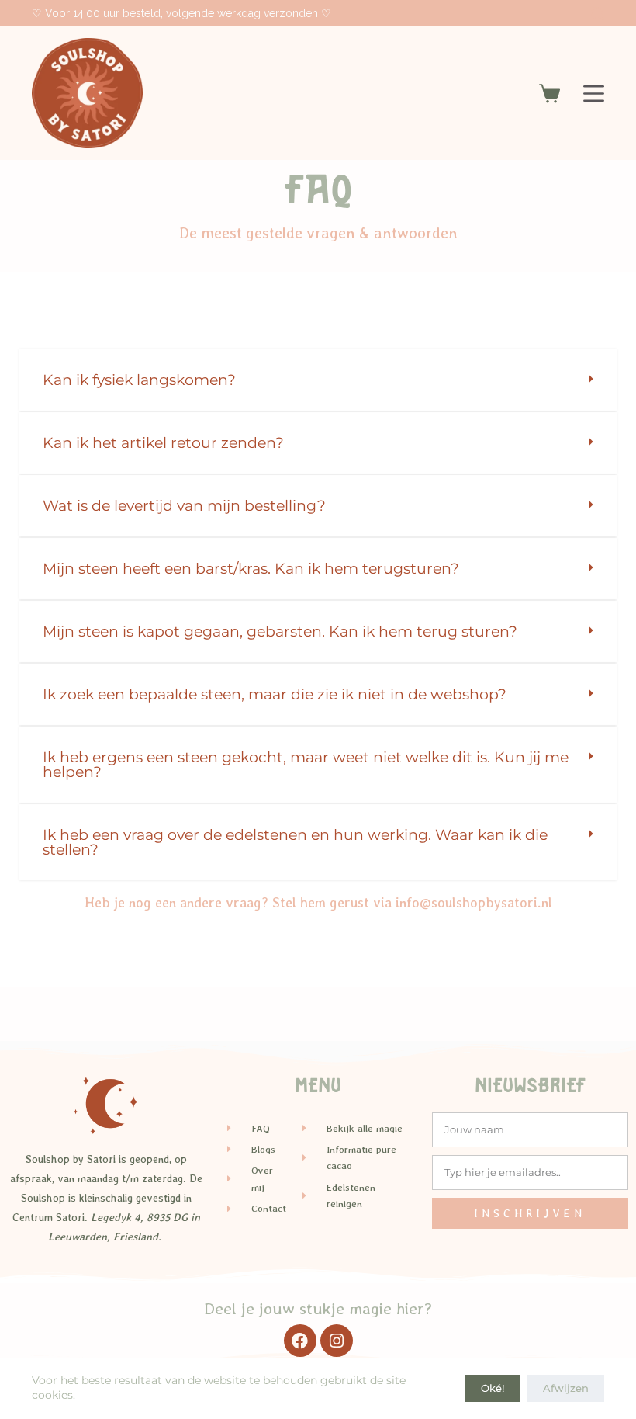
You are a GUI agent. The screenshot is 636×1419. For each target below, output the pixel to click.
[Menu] (593, 93)
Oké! (492, 1388)
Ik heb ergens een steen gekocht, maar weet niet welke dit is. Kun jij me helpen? (306, 764)
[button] (318, 380)
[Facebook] (300, 1340)
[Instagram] (336, 1340)
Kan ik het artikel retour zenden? (163, 443)
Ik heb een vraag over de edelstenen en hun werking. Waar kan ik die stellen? (295, 842)
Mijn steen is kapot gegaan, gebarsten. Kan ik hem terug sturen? (280, 631)
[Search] (597, 13)
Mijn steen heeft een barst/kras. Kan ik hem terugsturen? (251, 569)
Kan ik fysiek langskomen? (139, 380)
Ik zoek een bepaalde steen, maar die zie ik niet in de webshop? (274, 694)
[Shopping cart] (549, 93)
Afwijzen (566, 1388)
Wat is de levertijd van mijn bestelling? (184, 506)
